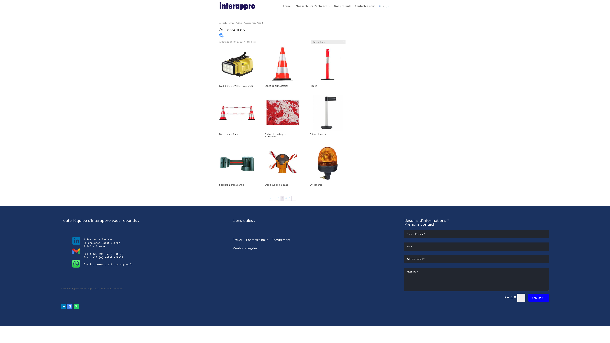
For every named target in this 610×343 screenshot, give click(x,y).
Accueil (287, 6)
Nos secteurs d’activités (311, 6)
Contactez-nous (365, 6)
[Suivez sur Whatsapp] (76, 306)
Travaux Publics (234, 22)
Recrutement (281, 240)
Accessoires (249, 22)
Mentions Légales (245, 248)
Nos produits (342, 6)
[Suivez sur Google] (69, 306)
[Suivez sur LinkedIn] (63, 306)
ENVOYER (538, 298)
